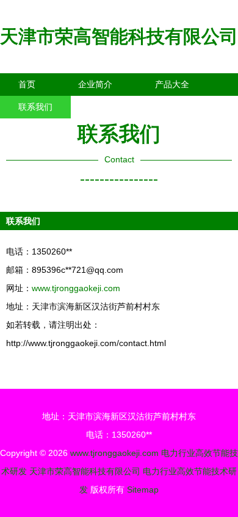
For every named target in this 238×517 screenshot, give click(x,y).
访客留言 (189, 107)
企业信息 (112, 107)
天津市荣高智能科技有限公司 (119, 36)
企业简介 (95, 84)
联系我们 (35, 107)
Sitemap (143, 489)
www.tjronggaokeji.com (76, 288)
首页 (26, 84)
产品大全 (172, 84)
